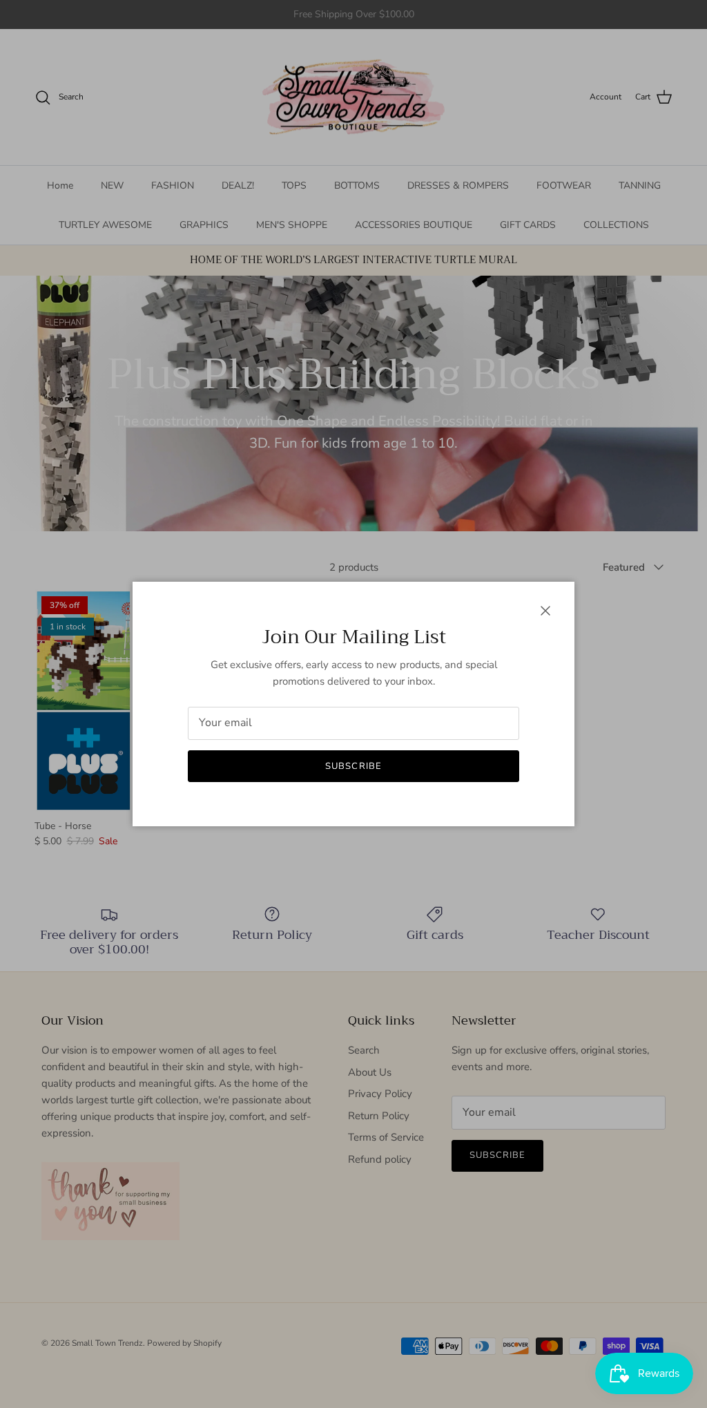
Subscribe (353, 766)
